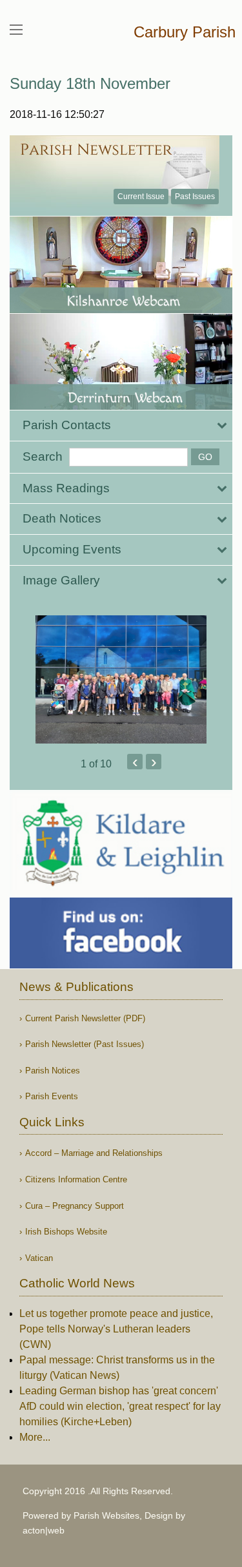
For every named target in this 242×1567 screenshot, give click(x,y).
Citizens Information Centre (76, 1179)
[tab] (121, 425)
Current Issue (141, 196)
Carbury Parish (185, 32)
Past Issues (195, 196)
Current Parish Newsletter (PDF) (85, 1018)
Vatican (39, 1258)
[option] (121, 679)
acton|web (44, 1530)
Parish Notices (52, 1070)
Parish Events (51, 1096)
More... (34, 1437)
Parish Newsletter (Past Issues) (84, 1044)
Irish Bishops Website (66, 1231)
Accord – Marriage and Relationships (94, 1153)
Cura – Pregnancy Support (74, 1206)
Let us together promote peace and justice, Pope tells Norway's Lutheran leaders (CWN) (116, 1329)
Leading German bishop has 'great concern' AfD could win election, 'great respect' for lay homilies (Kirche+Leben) (120, 1406)
